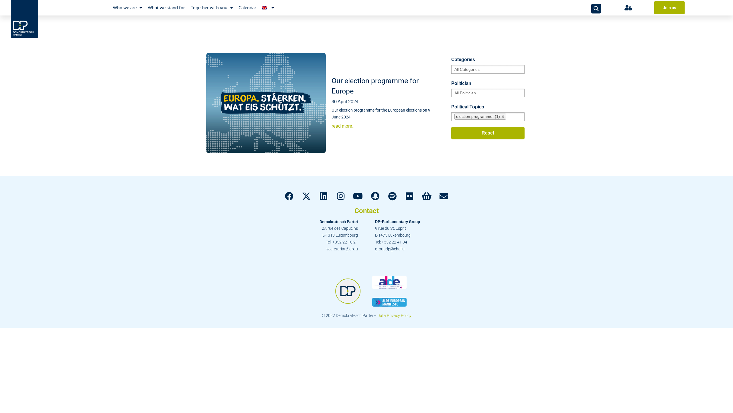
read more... (344, 126)
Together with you (209, 7)
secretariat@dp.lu (342, 249)
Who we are (125, 7)
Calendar (247, 7)
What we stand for (166, 7)
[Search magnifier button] (596, 8)
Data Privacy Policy (394, 315)
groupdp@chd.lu (390, 249)
